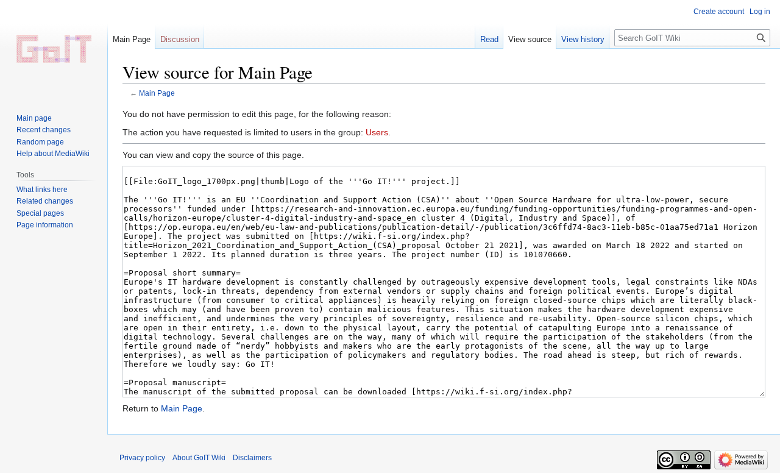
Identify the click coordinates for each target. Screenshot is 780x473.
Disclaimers (252, 457)
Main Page (157, 93)
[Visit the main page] (53, 49)
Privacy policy (142, 457)
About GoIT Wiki (198, 457)
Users (377, 132)
